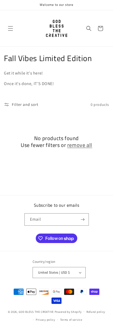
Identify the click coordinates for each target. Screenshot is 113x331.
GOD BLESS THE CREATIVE (36, 311)
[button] (10, 28)
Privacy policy (45, 320)
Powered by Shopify (68, 311)
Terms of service (71, 320)
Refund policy (95, 312)
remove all (79, 145)
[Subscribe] (83, 219)
